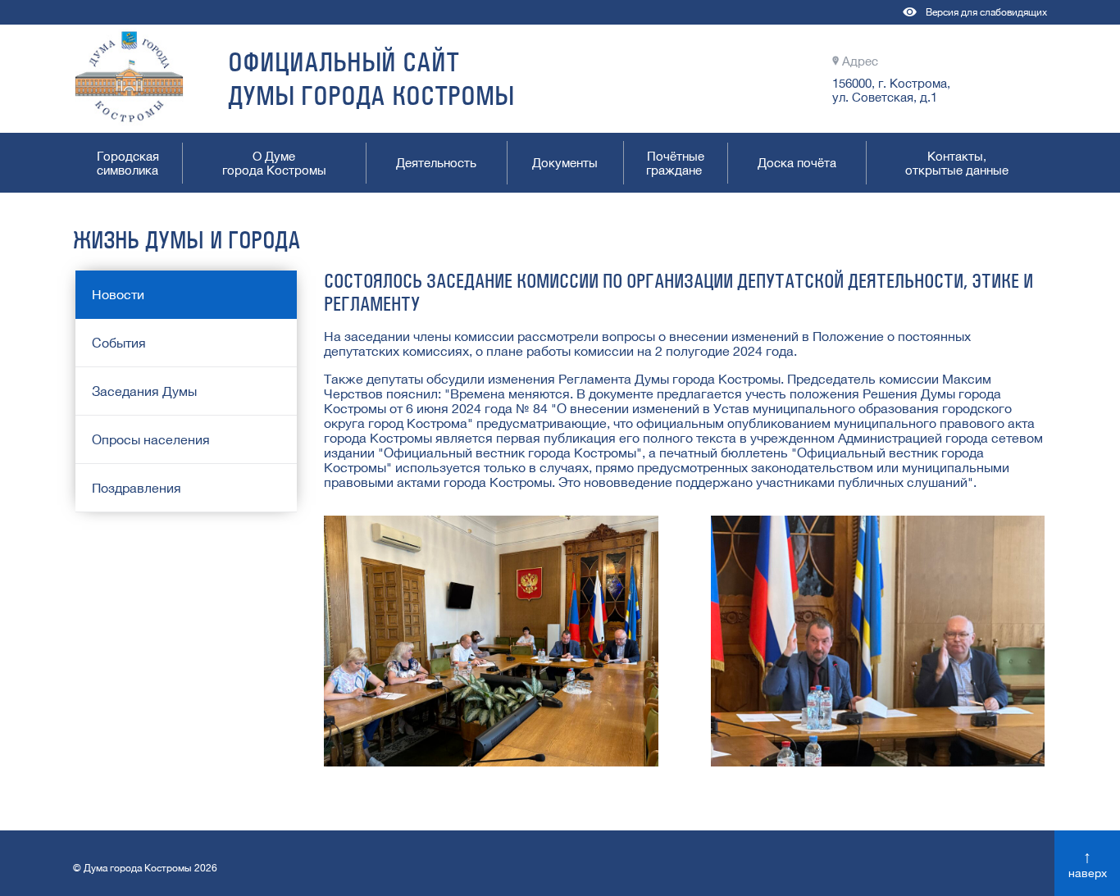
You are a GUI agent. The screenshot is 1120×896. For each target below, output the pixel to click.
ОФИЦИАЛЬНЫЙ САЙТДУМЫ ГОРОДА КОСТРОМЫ (371, 78)
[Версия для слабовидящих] (910, 19)
